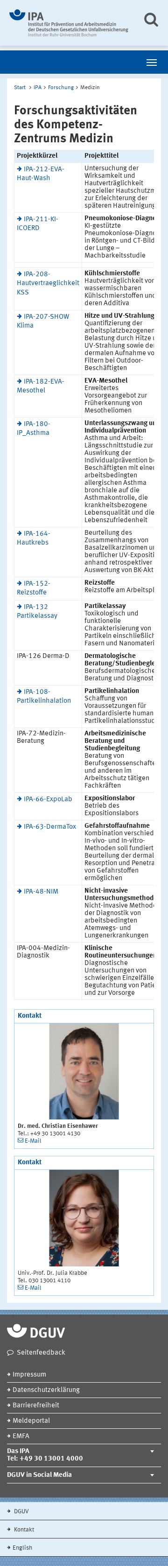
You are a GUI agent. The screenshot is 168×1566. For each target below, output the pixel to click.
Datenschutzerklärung (46, 1390)
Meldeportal (31, 1421)
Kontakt (23, 1530)
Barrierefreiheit (36, 1405)
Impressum (29, 1374)
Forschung (61, 88)
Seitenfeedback (41, 1352)
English (22, 1548)
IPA (38, 88)
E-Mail (33, 1141)
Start (20, 88)
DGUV (21, 1512)
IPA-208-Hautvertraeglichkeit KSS (48, 283)
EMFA (21, 1436)
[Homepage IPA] (68, 22)
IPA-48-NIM (41, 891)
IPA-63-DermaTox (50, 827)
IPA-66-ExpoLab (48, 799)
